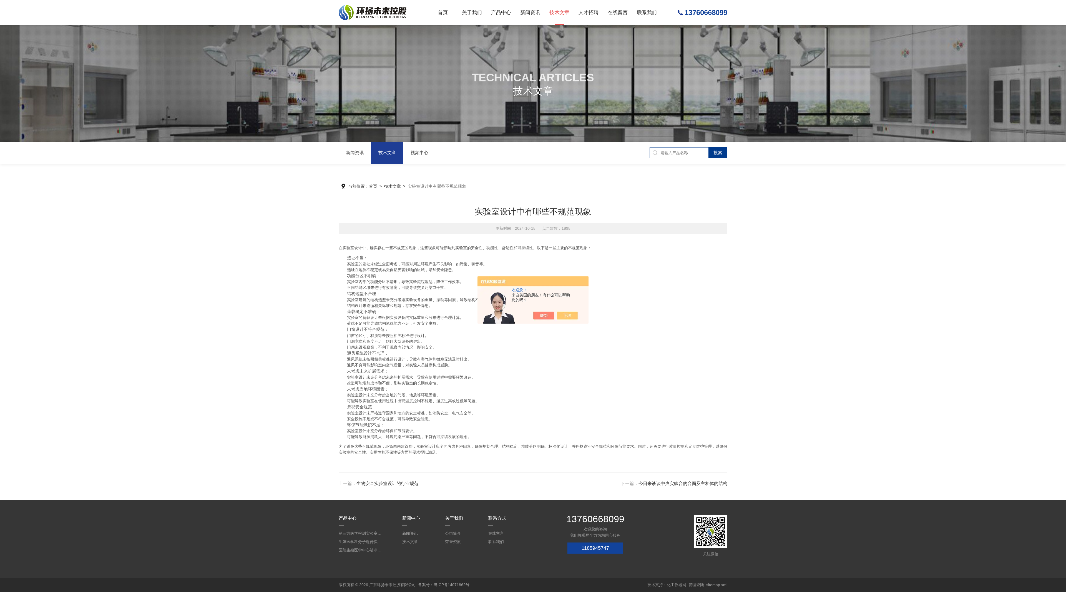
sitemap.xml (716, 584)
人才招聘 (589, 12)
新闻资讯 (530, 12)
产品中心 (501, 12)
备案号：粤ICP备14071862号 (443, 584)
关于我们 (472, 12)
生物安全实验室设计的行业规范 (387, 483)
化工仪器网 (676, 584)
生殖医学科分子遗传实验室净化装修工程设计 (361, 541)
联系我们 (647, 12)
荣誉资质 (453, 541)
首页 (443, 12)
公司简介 (453, 533)
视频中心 (419, 152)
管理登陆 (696, 584)
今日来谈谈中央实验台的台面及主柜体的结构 (682, 483)
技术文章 (559, 12)
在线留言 (618, 12)
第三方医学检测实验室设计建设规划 (361, 533)
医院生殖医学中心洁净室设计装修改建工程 (361, 550)
